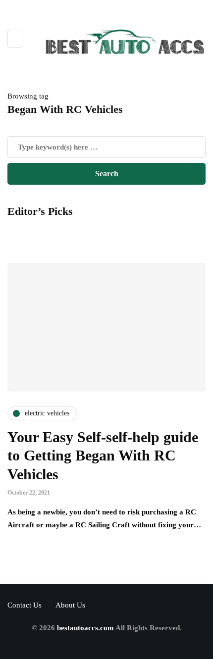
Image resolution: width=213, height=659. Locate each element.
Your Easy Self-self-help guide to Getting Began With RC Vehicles (102, 455)
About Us (70, 605)
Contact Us (24, 605)
